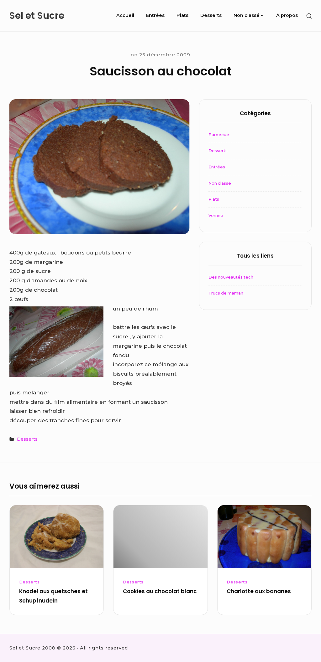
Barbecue (218, 134)
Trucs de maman (225, 293)
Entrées (155, 15)
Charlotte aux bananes (259, 591)
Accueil (125, 15)
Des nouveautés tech (230, 277)
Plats (182, 15)
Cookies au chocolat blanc (160, 591)
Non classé (247, 15)
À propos (287, 15)
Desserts (211, 15)
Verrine (215, 215)
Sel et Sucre (36, 15)
